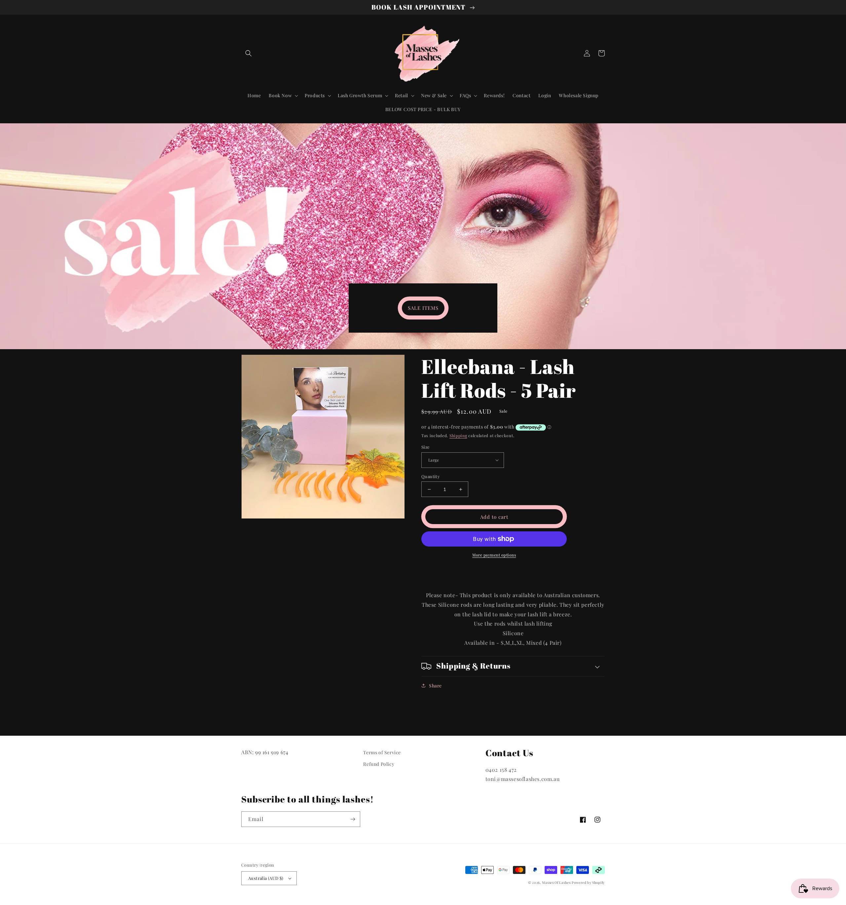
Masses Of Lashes (556, 882)
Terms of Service (382, 752)
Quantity (430, 476)
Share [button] (435, 685)
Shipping (458, 435)
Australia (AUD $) (266, 878)
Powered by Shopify (588, 882)
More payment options (494, 554)
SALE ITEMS (423, 308)
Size (425, 447)
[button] (248, 53)
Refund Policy (378, 764)
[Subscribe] (352, 819)
